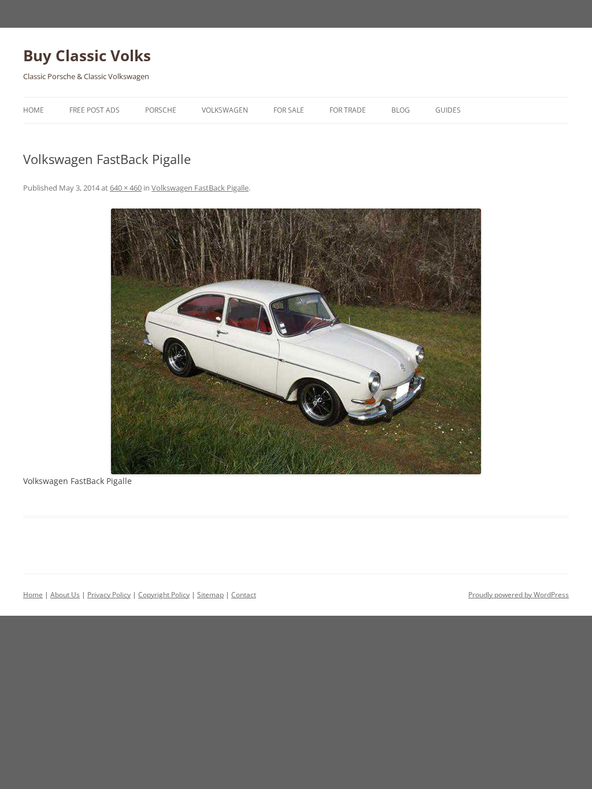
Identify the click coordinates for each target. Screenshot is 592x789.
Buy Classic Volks (87, 55)
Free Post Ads (94, 110)
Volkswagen (225, 110)
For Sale (288, 110)
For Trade (348, 110)
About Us (65, 595)
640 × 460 (126, 188)
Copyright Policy (164, 595)
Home (33, 110)
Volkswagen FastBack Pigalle (200, 188)
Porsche (160, 110)
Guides (448, 110)
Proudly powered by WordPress (518, 595)
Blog (400, 110)
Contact (243, 595)
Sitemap (210, 595)
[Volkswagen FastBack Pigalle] (296, 341)
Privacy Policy (109, 595)
